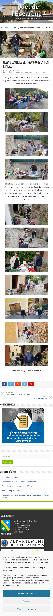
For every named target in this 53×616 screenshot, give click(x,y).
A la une (13, 28)
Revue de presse (27, 73)
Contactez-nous (20, 532)
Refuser (26, 601)
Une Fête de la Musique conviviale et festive (19, 482)
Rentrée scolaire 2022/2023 (18, 394)
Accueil (5, 28)
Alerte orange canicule (11, 490)
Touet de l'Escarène (26, 10)
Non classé (16, 73)
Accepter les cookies (26, 593)
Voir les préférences (26, 609)
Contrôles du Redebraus (11, 477)
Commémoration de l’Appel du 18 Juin (17, 486)
